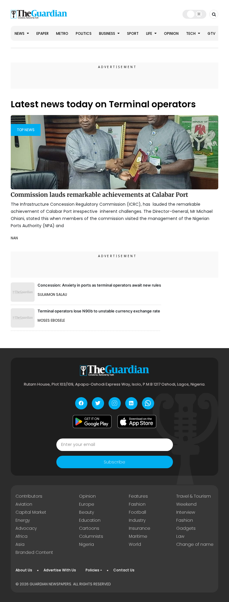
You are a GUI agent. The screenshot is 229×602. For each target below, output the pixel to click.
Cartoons (89, 528)
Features (138, 496)
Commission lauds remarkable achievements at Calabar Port (99, 194)
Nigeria (86, 544)
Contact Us (123, 570)
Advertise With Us (60, 570)
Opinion (171, 33)
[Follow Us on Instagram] (115, 403)
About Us (24, 570)
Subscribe (114, 462)
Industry (137, 520)
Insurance (139, 528)
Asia (20, 544)
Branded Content (34, 552)
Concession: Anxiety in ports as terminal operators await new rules (99, 285)
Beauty (86, 512)
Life (149, 33)
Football (137, 512)
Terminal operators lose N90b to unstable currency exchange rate (99, 311)
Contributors (29, 496)
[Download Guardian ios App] (136, 421)
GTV (211, 33)
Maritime (138, 536)
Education (89, 520)
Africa (21, 536)
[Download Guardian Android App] (92, 421)
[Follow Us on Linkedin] (131, 403)
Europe (86, 504)
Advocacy (26, 528)
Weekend (186, 504)
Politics (84, 33)
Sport (133, 33)
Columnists (91, 536)
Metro (62, 33)
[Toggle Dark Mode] (194, 14)
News (20, 33)
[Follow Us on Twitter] (98, 403)
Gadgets (186, 528)
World (135, 544)
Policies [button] (92, 570)
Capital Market (31, 512)
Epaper (42, 33)
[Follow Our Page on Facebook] (81, 403)
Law (180, 536)
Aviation (24, 504)
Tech (191, 33)
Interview (185, 512)
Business (107, 33)
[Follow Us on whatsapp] (148, 403)
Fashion (137, 504)
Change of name (194, 544)
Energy (23, 520)
